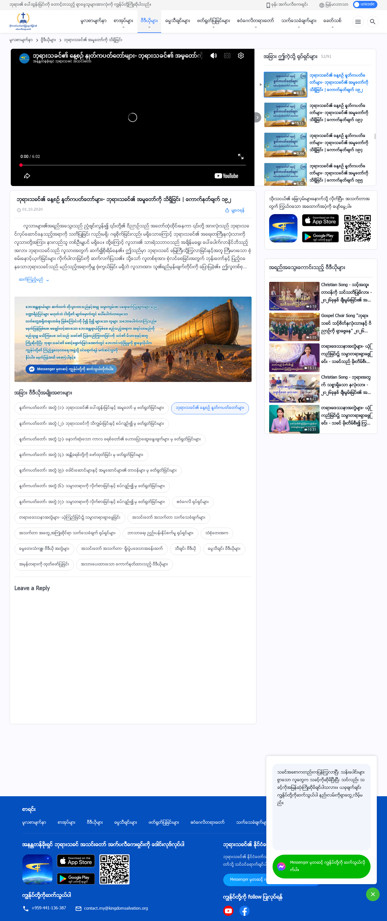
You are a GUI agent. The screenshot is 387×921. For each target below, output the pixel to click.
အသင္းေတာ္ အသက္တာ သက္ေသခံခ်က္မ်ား (168, 518)
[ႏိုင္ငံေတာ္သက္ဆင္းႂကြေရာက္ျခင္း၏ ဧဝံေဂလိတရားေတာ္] (26, 21)
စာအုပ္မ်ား (123, 21)
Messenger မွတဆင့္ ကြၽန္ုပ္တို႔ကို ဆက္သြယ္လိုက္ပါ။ (327, 866)
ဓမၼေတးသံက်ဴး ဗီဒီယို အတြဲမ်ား (44, 549)
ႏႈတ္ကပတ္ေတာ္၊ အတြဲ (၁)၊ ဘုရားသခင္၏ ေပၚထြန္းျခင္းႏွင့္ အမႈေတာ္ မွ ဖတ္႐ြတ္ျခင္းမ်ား (91, 408)
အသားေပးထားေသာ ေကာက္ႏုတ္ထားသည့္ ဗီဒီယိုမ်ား (124, 564)
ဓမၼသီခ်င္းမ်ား (177, 21)
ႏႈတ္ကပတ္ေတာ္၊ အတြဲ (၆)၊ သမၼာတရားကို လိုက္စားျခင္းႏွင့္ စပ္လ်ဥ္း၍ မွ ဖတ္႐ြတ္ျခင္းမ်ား (92, 486)
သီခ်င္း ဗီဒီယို (185, 549)
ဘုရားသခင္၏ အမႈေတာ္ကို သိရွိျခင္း (93, 40)
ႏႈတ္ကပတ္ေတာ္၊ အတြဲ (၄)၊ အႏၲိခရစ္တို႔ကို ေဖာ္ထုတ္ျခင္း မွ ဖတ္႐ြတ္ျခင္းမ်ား (81, 455)
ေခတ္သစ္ (333, 21)
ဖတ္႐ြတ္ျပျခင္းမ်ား (213, 21)
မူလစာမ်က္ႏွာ (94, 21)
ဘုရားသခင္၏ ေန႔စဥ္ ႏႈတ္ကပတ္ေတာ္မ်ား (210, 408)
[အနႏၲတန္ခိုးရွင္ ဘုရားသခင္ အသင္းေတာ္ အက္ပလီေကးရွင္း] (283, 228)
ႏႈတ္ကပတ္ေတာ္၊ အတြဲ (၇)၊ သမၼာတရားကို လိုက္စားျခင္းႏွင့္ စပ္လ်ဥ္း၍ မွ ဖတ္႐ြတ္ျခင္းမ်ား (92, 502)
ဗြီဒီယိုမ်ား (48, 40)
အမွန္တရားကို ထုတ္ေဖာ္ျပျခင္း (44, 564)
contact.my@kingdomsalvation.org (116, 909)
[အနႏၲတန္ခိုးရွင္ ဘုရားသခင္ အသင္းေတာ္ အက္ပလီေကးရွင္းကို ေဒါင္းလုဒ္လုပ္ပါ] (37, 870)
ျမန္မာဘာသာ (337, 5)
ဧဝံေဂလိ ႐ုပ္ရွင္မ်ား (193, 502)
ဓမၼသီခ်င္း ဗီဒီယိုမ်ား (224, 549)
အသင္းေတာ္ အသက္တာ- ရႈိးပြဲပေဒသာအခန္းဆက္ (122, 549)
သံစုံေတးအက (216, 533)
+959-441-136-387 (48, 908)
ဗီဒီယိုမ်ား (149, 21)
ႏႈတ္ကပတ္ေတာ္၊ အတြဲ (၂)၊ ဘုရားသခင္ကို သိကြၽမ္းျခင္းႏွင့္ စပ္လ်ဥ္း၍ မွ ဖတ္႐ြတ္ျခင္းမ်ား (91, 424)
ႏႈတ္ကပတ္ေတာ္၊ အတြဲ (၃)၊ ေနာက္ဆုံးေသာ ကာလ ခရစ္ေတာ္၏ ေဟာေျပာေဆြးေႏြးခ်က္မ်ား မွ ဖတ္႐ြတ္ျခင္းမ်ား (110, 439)
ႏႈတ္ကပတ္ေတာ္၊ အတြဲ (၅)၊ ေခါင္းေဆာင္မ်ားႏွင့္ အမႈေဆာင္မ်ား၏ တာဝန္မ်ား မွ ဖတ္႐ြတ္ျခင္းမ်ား (98, 471)
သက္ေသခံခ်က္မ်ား (298, 21)
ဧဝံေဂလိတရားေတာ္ (255, 21)
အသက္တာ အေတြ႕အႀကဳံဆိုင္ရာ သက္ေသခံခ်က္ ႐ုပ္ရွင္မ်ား (67, 533)
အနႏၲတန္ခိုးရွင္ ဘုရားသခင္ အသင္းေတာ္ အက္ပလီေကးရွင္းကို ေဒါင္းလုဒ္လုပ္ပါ (103, 845)
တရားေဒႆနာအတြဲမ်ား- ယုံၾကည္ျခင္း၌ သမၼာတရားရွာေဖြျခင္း (69, 518)
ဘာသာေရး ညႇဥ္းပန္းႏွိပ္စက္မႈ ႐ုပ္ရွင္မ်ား (160, 533)
